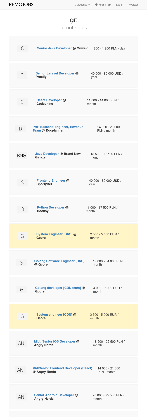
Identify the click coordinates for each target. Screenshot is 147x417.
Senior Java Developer (54, 48)
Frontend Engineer (51, 180)
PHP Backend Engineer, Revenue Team (58, 128)
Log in (119, 4)
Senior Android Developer (54, 395)
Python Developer (50, 207)
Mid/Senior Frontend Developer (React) (62, 368)
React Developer (49, 100)
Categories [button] (81, 4)
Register (133, 4)
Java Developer (47, 153)
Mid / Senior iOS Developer (54, 341)
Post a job (104, 4)
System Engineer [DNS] (54, 234)
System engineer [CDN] (54, 314)
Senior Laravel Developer (55, 73)
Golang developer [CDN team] (58, 287)
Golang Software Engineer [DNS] (59, 261)
